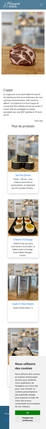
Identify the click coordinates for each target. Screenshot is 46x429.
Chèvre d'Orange (23, 239)
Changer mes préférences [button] (27, 419)
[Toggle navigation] (41, 4)
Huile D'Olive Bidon (23, 304)
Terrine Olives (23, 175)
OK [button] (27, 413)
